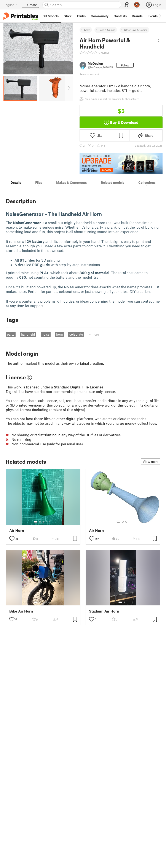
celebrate (76, 334)
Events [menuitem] (153, 16)
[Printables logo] (20, 16)
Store (87, 29)
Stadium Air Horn (104, 611)
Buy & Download (124, 122)
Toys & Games (107, 29)
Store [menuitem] (68, 16)
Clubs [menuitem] (81, 16)
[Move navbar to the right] (160, 15)
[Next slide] (69, 88)
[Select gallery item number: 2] (40, 522)
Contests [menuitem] (120, 16)
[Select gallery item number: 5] (50, 522)
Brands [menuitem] (137, 16)
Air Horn (16, 530)
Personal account (89, 74)
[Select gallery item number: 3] (43, 522)
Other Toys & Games (135, 29)
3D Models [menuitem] (51, 16)
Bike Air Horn (21, 611)
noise (45, 334)
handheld (28, 334)
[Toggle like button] (11, 538)
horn (59, 334)
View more (150, 461)
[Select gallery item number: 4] (47, 522)
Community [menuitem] (100, 16)
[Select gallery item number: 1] (35, 522)
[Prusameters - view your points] (137, 5)
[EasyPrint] (126, 5)
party (10, 334)
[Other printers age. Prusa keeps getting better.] (121, 163)
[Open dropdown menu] (158, 39)
